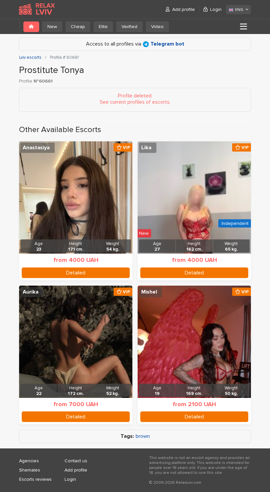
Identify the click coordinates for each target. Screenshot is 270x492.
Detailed (75, 272)
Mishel (149, 292)
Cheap (78, 26)
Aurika (31, 292)
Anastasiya (36, 147)
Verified (129, 26)
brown (143, 436)
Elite (103, 26)
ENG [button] (239, 9)
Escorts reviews (35, 479)
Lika (146, 147)
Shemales (29, 470)
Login (216, 9)
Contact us (76, 461)
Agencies (29, 461)
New (52, 26)
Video (157, 26)
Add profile (183, 9)
